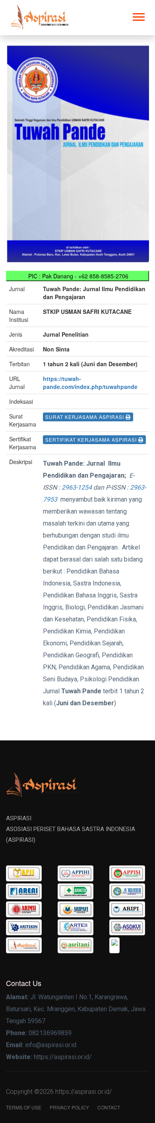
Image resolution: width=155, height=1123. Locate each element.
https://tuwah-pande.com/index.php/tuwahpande (90, 383)
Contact (108, 1107)
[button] (138, 15)
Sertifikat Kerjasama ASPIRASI (91, 439)
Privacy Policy (69, 1107)
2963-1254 (77, 487)
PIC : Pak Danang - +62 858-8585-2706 (77, 276)
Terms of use (23, 1107)
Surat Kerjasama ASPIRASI (85, 416)
